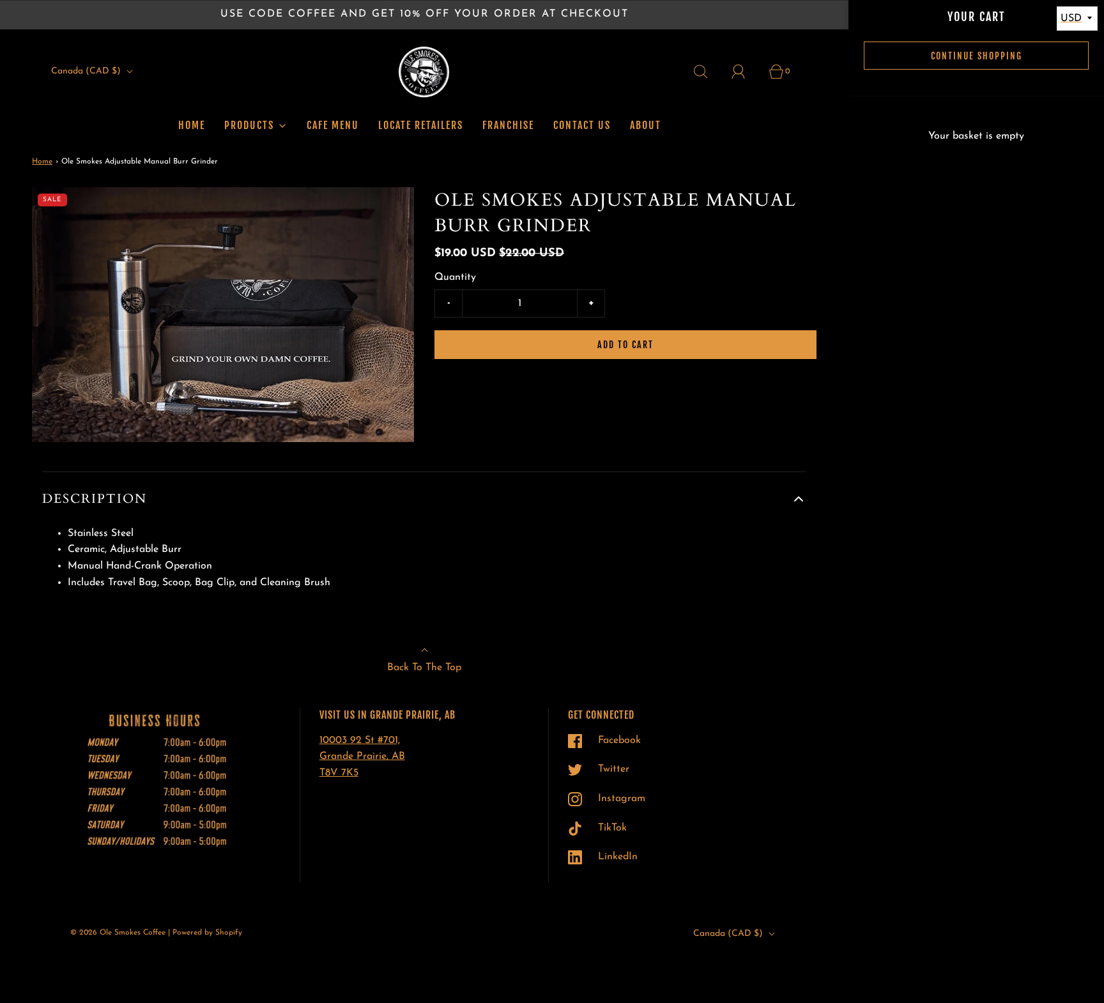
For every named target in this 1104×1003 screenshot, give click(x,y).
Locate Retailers (420, 125)
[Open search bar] (708, 71)
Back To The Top (424, 667)
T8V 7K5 (338, 773)
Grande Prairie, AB (362, 756)
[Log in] (746, 71)
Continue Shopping (976, 55)
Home (191, 125)
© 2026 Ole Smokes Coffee (117, 933)
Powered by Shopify (207, 933)
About (645, 125)
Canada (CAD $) (87, 71)
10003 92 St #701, (359, 740)
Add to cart (625, 344)
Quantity (455, 277)
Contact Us (582, 125)
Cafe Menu (333, 125)
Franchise (508, 125)
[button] (424, 499)
